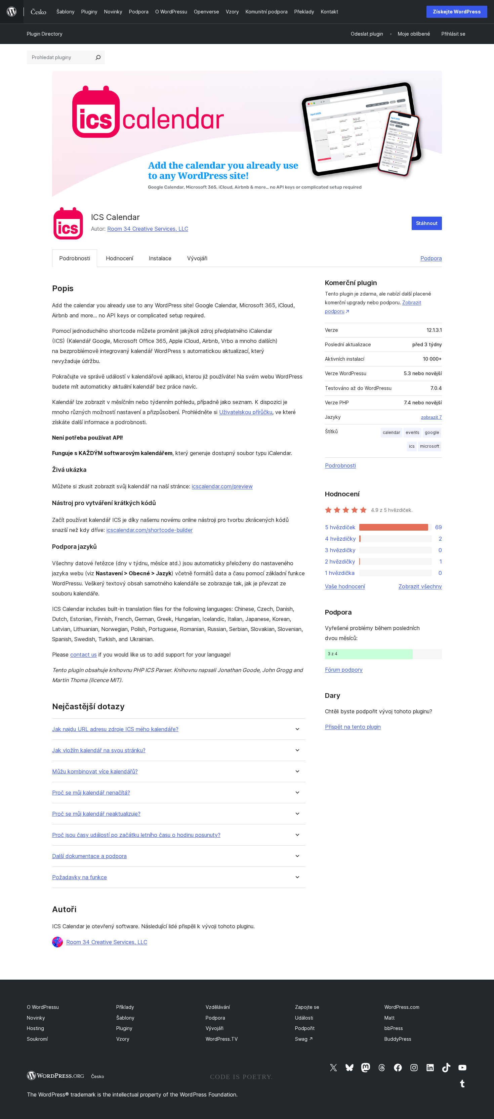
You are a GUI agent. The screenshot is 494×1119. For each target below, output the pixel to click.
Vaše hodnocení (345, 586)
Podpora (431, 258)
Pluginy (124, 1028)
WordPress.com (401, 1007)
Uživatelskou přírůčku (245, 412)
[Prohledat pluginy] (98, 57)
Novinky (36, 1018)
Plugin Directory (45, 34)
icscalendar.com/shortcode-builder (150, 530)
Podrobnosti (74, 258)
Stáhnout (427, 223)
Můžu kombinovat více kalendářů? (95, 771)
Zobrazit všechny (420, 586)
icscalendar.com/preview (222, 486)
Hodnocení (119, 258)
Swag (304, 1039)
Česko (97, 1076)
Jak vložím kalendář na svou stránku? (99, 750)
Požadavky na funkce (79, 877)
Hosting (35, 1028)
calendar (391, 432)
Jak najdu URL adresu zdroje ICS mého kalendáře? (115, 729)
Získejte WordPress (457, 11)
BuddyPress (397, 1039)
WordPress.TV (222, 1039)
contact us (83, 654)
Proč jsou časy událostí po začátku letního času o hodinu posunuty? (136, 835)
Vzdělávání (218, 1007)
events (412, 432)
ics (412, 446)
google (432, 432)
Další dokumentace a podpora (89, 856)
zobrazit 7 (431, 417)
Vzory (122, 1039)
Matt (389, 1018)
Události (304, 1018)
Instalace (160, 258)
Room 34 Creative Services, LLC (147, 228)
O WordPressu (43, 1007)
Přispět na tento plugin (353, 726)
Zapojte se (307, 1007)
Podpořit (305, 1028)
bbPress (393, 1028)
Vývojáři (197, 258)
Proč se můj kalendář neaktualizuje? (96, 814)
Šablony (125, 1018)
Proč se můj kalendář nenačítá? (91, 793)
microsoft (429, 446)
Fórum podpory (344, 669)
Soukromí (37, 1039)
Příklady (125, 1007)
